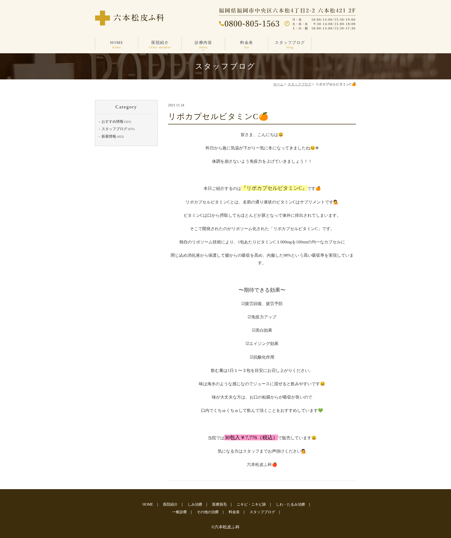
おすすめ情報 (112, 122)
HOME (116, 44)
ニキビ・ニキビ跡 (251, 504)
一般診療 (179, 512)
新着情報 (109, 136)
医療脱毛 (219, 504)
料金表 (246, 44)
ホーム (278, 84)
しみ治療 (195, 504)
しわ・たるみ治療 (290, 504)
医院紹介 (160, 44)
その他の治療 (208, 512)
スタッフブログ (290, 44)
